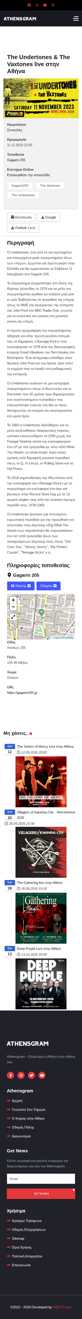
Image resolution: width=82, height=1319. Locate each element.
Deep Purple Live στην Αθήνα (39, 948)
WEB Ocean (62, 1307)
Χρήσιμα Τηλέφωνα (27, 1221)
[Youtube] (45, 5)
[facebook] (10, 1075)
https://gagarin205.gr (22, 693)
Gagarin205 (19, 185)
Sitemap (18, 1238)
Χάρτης (20, 586)
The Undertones (23, 195)
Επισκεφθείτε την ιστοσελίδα (28, 175)
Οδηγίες (46, 586)
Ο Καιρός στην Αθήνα (28, 1118)
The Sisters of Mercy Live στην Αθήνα (45, 746)
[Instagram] (52, 5)
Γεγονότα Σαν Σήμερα (28, 1109)
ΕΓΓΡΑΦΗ (41, 1194)
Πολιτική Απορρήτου (27, 1256)
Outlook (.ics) (24, 228)
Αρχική (17, 1101)
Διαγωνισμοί (21, 1136)
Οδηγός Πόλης (23, 1127)
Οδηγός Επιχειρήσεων (29, 1229)
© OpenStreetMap (62, 637)
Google (50, 217)
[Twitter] (37, 5)
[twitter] (31, 1075)
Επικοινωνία (21, 1265)
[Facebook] (29, 5)
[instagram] (21, 1075)
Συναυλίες (14, 130)
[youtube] (42, 1075)
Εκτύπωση (22, 217)
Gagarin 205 (26, 575)
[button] (41, 612)
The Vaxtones (50, 185)
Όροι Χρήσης (22, 1247)
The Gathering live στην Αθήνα (39, 883)
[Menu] (76, 18)
